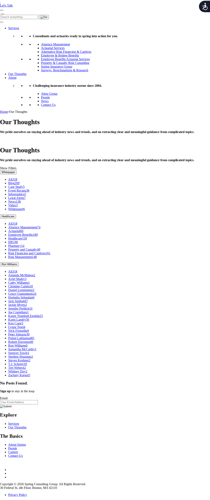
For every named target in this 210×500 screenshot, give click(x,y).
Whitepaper (8, 172)
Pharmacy (16, 246)
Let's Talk (6, 5)
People (45, 97)
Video (13, 205)
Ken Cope (15, 323)
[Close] (2, 14)
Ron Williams (9, 264)
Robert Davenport (20, 342)
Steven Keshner (19, 360)
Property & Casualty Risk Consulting (65, 63)
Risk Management (22, 257)
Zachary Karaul (19, 375)
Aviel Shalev (17, 279)
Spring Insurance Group (56, 66)
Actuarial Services (53, 48)
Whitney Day (17, 371)
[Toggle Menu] (1, 22)
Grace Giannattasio (22, 293)
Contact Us (48, 104)
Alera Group (49, 93)
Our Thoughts (17, 74)
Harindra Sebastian (21, 297)
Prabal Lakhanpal (21, 338)
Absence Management (55, 44)
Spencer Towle (18, 353)
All (12, 179)
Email (4, 398)
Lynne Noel (16, 327)
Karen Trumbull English (25, 316)
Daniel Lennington (21, 290)
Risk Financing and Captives (29, 253)
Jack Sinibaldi (18, 301)
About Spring (17, 444)
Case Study (16, 187)
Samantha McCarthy (22, 349)
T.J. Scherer (17, 364)
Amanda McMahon (21, 275)
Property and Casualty (24, 249)
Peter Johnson (19, 334)
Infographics (17, 194)
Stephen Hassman (20, 356)
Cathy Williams (19, 282)
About (12, 77)
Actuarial (15, 231)
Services (13, 28)
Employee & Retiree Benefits (60, 55)
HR (13, 242)
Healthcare (8, 216)
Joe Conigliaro (18, 312)
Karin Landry (18, 319)
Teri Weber (17, 367)
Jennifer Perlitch (20, 308)
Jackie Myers (17, 305)
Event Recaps (18, 190)
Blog (13, 183)
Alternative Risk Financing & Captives (66, 51)
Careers (13, 452)
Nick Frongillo (18, 330)
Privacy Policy (17, 495)
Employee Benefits (23, 234)
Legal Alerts (17, 198)
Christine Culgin (20, 286)
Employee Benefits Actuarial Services (65, 59)
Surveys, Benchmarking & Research (64, 70)
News (45, 101)
